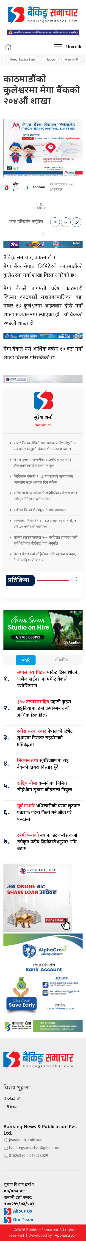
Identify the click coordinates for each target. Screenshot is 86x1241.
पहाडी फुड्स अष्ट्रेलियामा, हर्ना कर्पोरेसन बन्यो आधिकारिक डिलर (44, 708)
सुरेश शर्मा (16, 187)
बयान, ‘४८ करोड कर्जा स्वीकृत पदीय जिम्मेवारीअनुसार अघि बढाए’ (47, 842)
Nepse (50, 59)
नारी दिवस (10, 1107)
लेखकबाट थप (43, 425)
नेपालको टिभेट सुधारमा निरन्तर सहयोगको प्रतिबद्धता (45, 737)
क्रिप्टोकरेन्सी (11, 1099)
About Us (22, 1211)
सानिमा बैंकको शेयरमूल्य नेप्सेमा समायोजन (40, 509)
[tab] (25, 660)
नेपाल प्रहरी (71, 59)
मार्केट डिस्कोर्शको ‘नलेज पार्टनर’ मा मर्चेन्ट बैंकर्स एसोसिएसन (47, 679)
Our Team (22, 1220)
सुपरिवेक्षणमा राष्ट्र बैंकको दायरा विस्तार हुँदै (43, 764)
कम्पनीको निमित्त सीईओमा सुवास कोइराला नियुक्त (44, 786)
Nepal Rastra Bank (23, 59)
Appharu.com (66, 1235)
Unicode (74, 47)
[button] (58, 47)
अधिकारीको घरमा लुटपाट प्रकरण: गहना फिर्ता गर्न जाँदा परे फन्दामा (48, 812)
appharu (39, 187)
